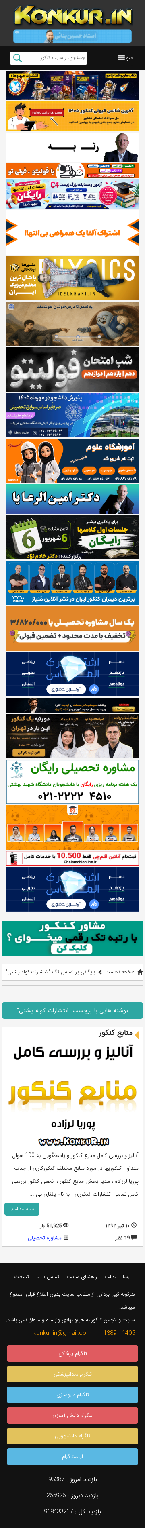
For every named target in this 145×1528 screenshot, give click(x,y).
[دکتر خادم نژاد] (72, 537)
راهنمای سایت (82, 1277)
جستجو (17, 58)
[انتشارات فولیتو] (72, 369)
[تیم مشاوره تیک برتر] (72, 628)
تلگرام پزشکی (72, 1353)
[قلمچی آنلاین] (72, 858)
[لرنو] (72, 324)
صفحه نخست (120, 972)
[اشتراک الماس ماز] (72, 674)
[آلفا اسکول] (72, 232)
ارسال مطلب (118, 1277)
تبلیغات (21, 1277)
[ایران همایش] (72, 782)
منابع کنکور (116, 1033)
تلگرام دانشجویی (72, 1436)
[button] (129, 58)
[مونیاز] (72, 583)
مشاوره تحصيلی (45, 1238)
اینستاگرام (72, 1456)
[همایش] (72, 736)
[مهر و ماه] (72, 85)
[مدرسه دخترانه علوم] (72, 461)
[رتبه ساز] (72, 147)
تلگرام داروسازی (72, 1395)
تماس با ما (48, 1277)
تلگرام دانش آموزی (72, 1415)
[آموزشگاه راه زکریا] (72, 705)
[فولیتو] (72, 170)
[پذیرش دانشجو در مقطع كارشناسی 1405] (72, 415)
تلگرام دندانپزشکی (73, 1374)
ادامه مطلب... (21, 1209)
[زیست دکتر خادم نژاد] (72, 194)
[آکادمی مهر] (72, 827)
